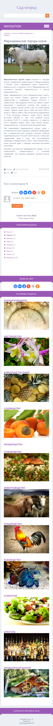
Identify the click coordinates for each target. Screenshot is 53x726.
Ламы (8, 242)
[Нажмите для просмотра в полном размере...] (26, 76)
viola (17, 169)
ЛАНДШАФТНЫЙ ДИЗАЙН (17, 668)
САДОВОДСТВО (12, 408)
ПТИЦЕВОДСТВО (13, 524)
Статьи (14, 33)
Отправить (17, 206)
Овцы (8, 251)
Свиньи (9, 254)
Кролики (9, 238)
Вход (32, 218)
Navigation (12, 26)
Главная (7, 33)
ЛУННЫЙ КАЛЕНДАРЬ (15, 300)
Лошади (9, 245)
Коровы (7, 35)
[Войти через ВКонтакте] (25, 192)
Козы (8, 232)
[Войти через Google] (39, 192)
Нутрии (9, 248)
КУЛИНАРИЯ (10, 596)
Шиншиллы (10, 258)
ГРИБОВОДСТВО (12, 452)
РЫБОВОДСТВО (12, 560)
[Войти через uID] (21, 192)
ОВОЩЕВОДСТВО (13, 444)
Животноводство (26, 33)
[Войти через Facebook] (30, 192)
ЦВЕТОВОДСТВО (13, 336)
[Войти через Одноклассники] (43, 192)
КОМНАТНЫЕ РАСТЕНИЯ (16, 372)
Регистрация (24, 218)
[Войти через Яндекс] (34, 192)
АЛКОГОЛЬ (9, 632)
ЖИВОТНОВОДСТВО (14, 488)
